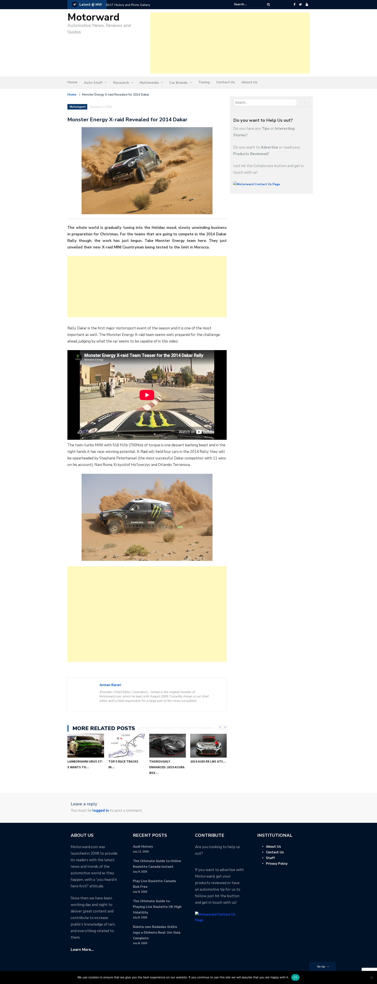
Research (121, 82)
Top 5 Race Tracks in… (123, 764)
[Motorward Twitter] (300, 4)
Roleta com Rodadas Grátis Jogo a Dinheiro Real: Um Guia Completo (156, 932)
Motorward (93, 17)
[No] (371, 977)
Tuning (204, 82)
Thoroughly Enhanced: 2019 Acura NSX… (167, 767)
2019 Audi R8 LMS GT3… (208, 761)
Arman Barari (110, 685)
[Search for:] (247, 4)
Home (72, 82)
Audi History (143, 846)
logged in (101, 810)
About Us (249, 82)
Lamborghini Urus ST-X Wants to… (85, 764)
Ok (295, 977)
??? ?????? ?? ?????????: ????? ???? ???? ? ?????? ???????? (141, 5)
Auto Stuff (93, 82)
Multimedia (149, 82)
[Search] (268, 4)
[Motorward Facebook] (294, 4)
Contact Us (225, 82)
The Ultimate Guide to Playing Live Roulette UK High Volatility (157, 907)
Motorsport (78, 107)
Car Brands (178, 82)
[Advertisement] (230, 43)
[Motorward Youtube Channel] (307, 4)
